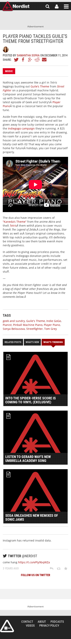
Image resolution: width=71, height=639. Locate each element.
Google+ (30, 59)
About (42, 621)
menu (66, 6)
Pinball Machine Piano (27, 325)
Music (9, 71)
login (57, 6)
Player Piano (52, 325)
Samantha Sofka (28, 55)
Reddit (37, 59)
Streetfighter (34, 329)
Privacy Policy (49, 625)
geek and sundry (14, 321)
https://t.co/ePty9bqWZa (34, 562)
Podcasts (57, 621)
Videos (30, 625)
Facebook (23, 59)
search (48, 6)
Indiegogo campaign (21, 128)
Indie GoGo (53, 321)
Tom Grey (50, 329)
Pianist (7, 325)
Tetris (13, 225)
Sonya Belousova (14, 329)
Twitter (16, 59)
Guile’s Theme (40, 86)
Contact (27, 621)
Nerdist (16, 6)
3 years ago (11, 568)
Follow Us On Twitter (35, 575)
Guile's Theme (35, 321)
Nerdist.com (7, 626)
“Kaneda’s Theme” (15, 221)
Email (44, 59)
